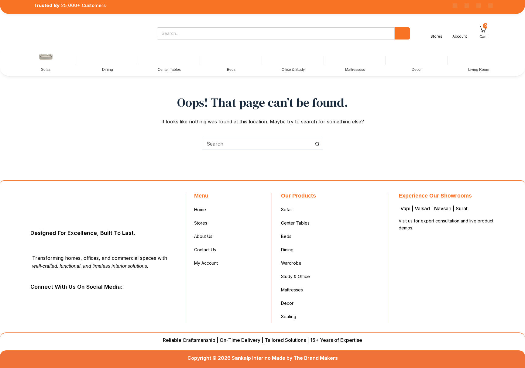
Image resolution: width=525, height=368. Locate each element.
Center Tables (295, 222)
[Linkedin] (467, 5)
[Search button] (317, 144)
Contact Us (205, 249)
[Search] (402, 33)
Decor (287, 303)
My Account (206, 263)
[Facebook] (455, 5)
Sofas (287, 209)
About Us (203, 236)
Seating (288, 316)
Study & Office (295, 276)
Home (200, 209)
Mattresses (292, 289)
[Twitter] (79, 300)
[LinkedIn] (65, 300)
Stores (200, 222)
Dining (287, 249)
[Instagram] (490, 5)
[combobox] (256, 144)
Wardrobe (291, 263)
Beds (286, 236)
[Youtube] (478, 5)
